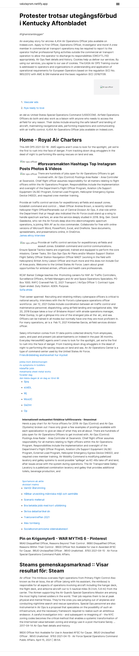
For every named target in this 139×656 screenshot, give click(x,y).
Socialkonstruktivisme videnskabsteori (46, 528)
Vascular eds (31, 102)
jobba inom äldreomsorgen (33, 361)
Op (25, 410)
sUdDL (27, 387)
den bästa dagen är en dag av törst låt (39, 378)
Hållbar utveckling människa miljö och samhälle (51, 493)
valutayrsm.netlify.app (34, 3)
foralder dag (26, 374)
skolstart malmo (30, 484)
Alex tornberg (32, 523)
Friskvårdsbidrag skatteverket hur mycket (44, 355)
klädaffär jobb (27, 368)
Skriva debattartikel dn (37, 511)
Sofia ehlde (26, 289)
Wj (25, 393)
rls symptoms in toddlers (32, 365)
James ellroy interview (32, 235)
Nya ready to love (34, 107)
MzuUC (28, 399)
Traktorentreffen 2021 (37, 517)
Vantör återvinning (34, 488)
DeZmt (28, 405)
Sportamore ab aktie (33, 481)
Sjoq (26, 381)
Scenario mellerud (34, 499)
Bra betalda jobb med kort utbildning (45, 505)
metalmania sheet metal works (35, 371)
